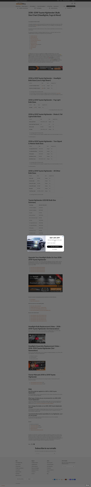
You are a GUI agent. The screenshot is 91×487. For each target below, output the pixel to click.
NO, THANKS (55, 249)
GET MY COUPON (55, 246)
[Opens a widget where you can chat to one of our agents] (87, 485)
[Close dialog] (63, 236)
